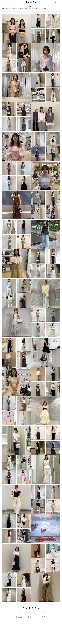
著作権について (30, 616)
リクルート (43, 616)
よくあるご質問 (18, 615)
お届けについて (18, 616)
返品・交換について (19, 617)
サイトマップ (30, 617)
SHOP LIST (43, 615)
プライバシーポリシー (31, 615)
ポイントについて (18, 618)
